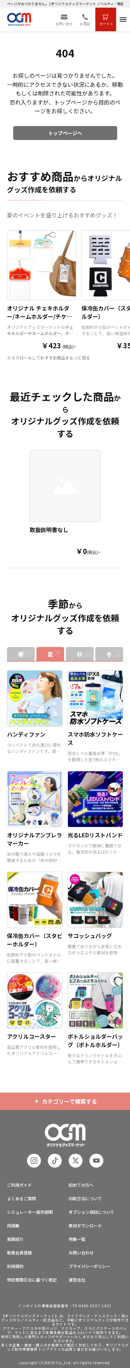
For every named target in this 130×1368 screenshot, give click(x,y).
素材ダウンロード (85, 1225)
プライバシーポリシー (89, 1266)
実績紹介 (15, 1239)
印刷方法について (85, 1198)
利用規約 (15, 1266)
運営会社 (77, 1280)
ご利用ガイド (19, 1185)
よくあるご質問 (21, 1198)
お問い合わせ (81, 1252)
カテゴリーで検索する (69, 1101)
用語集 (13, 1225)
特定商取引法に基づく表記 (32, 1280)
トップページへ (65, 133)
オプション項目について (91, 1212)
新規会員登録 (19, 1252)
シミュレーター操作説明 (30, 1212)
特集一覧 (77, 1239)
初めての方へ (81, 1185)
